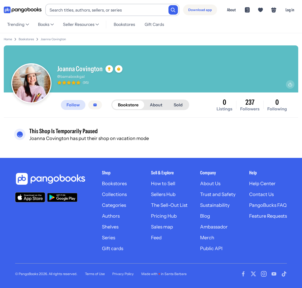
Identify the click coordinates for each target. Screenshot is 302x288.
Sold (178, 104)
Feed (156, 237)
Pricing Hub (164, 216)
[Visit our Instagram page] (264, 274)
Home (8, 39)
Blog (205, 216)
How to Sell (163, 183)
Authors (111, 216)
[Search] (173, 10)
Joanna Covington (53, 39)
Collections (114, 194)
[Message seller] (95, 104)
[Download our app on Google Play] (62, 197)
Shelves (110, 227)
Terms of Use (95, 274)
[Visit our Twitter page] (253, 274)
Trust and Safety (217, 194)
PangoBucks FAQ (268, 205)
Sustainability (215, 205)
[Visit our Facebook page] (243, 274)
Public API (211, 248)
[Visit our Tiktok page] (284, 274)
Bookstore (128, 104)
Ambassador (214, 227)
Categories (114, 205)
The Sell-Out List (169, 205)
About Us (210, 183)
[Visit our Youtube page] (274, 274)
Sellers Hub (163, 194)
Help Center (262, 183)
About (231, 9)
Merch (207, 237)
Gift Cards (154, 24)
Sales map (162, 227)
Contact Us (261, 194)
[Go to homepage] (23, 10)
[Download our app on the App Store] (30, 197)
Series (108, 237)
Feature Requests (268, 216)
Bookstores (124, 24)
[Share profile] (290, 84)
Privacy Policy (123, 274)
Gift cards (112, 248)
